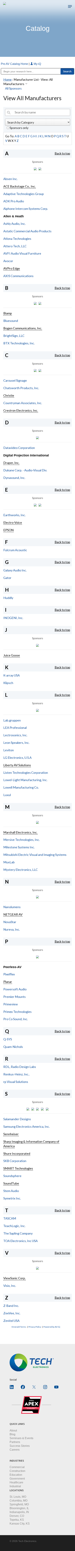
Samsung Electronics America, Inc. (26, 1126)
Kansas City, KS (20, 1523)
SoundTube (11, 1183)
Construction (17, 1470)
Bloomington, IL (19, 1508)
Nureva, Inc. (11, 929)
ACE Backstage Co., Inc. (19, 186)
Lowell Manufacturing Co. (21, 787)
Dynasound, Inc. (14, 478)
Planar (7, 982)
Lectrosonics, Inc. (15, 735)
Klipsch (8, 683)
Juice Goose (11, 655)
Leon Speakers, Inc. (16, 742)
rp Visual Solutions (15, 1082)
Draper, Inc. (11, 463)
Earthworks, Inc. (14, 515)
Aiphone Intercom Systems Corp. (25, 209)
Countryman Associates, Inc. (22, 403)
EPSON (8, 530)
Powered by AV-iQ (51, 1326)
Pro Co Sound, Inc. (15, 1019)
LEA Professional (15, 727)
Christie (8, 395)
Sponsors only (18, 128)
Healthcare (16, 1482)
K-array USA (11, 675)
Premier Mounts (14, 997)
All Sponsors (13, 88)
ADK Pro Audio (13, 201)
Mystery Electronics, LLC (20, 870)
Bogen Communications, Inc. (22, 328)
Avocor (8, 261)
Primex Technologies (17, 1012)
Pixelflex (9, 974)
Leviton (8, 750)
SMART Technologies (18, 1168)
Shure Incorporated (16, 1153)
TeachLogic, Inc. (14, 1226)
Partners (15, 1442)
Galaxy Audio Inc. (15, 570)
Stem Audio (11, 1191)
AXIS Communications (18, 276)
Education (16, 1474)
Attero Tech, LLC (15, 246)
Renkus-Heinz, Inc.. (16, 1074)
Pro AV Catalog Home (15, 63)
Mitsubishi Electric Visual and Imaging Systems (34, 855)
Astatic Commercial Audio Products (27, 231)
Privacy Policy (34, 1326)
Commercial (17, 1467)
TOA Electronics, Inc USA (20, 1241)
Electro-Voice (12, 522)
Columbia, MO (18, 1500)
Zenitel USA (11, 1321)
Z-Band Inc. (11, 1306)
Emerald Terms (19, 1326)
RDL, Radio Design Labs (19, 1067)
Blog (12, 1434)
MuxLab (9, 862)
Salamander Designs (17, 1119)
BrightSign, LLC (13, 336)
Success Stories (20, 1445)
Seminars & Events (21, 1438)
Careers (15, 1449)
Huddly (8, 598)
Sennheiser (11, 1134)
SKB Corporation (14, 1161)
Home (7, 79)
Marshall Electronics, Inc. (20, 832)
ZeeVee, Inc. (11, 1313)
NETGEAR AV (12, 914)
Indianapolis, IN (19, 1512)
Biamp (7, 313)
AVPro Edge (11, 268)
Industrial (15, 1486)
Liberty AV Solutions (17, 765)
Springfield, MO (19, 1504)
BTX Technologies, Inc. (19, 343)
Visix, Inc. (9, 1286)
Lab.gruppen (12, 720)
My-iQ (37, 63)
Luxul (7, 795)
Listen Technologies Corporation (25, 772)
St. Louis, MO (18, 1496)
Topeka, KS (17, 1519)
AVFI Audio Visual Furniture (22, 253)
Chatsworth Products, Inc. (21, 388)
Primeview (10, 1004)
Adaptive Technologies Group (23, 194)
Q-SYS (7, 1039)
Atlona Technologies (17, 238)
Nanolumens (12, 907)
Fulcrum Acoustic (15, 550)
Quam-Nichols (13, 1047)
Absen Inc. (10, 179)
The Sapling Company (18, 1233)
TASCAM (9, 1218)
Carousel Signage (15, 380)
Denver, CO (17, 1515)
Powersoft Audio (15, 989)
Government (17, 1478)
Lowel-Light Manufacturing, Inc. (25, 780)
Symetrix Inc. (12, 1198)
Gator (7, 578)
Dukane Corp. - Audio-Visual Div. (25, 470)
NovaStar (9, 922)
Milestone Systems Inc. (19, 847)
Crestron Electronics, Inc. (20, 410)
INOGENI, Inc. (13, 618)
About (13, 1430)
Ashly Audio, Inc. (14, 224)
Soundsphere (12, 1176)
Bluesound (10, 321)
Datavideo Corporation (19, 448)
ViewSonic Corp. (14, 1278)
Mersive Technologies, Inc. (21, 840)
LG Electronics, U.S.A (17, 757)
